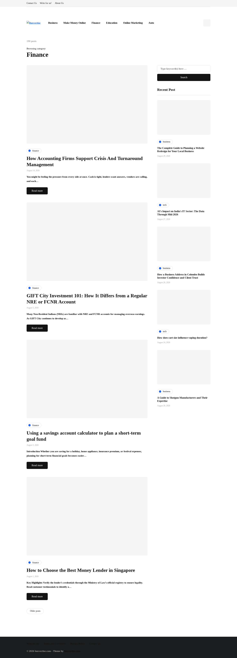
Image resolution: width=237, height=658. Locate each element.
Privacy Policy (77, 643)
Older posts (35, 611)
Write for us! (46, 3)
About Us (59, 3)
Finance (96, 22)
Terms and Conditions (55, 643)
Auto (151, 22)
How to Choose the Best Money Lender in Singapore (81, 570)
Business (53, 22)
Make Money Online (74, 22)
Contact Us (32, 3)
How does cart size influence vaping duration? (182, 337)
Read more (37, 190)
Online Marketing (133, 22)
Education (111, 22)
